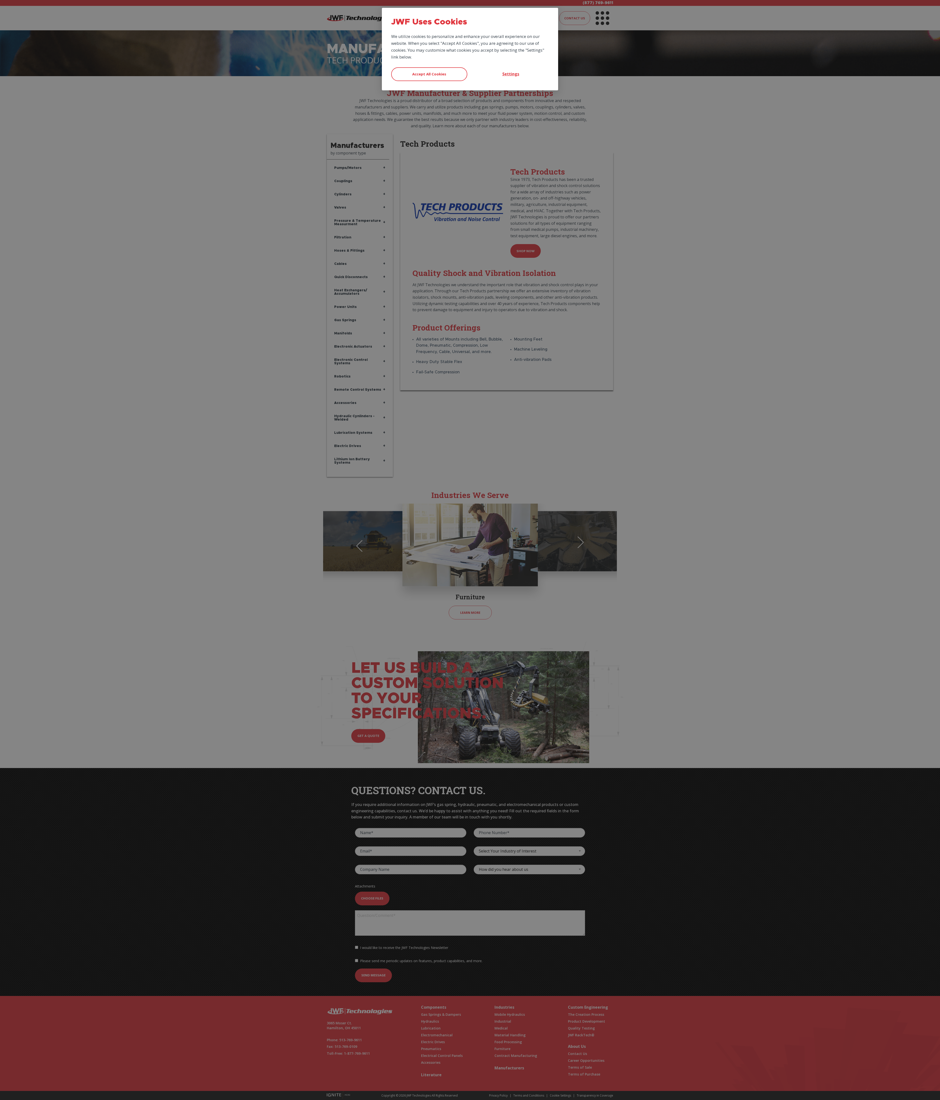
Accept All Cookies (429, 73)
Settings (510, 74)
